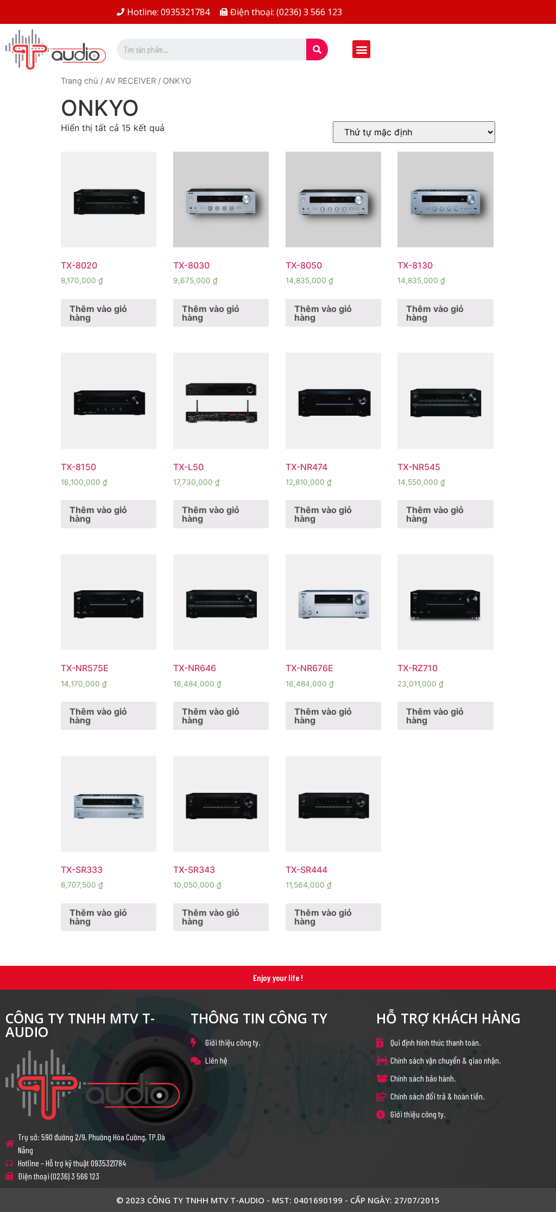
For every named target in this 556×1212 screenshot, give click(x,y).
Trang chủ (79, 81)
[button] (361, 49)
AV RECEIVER (130, 81)
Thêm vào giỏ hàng (98, 313)
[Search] (317, 49)
